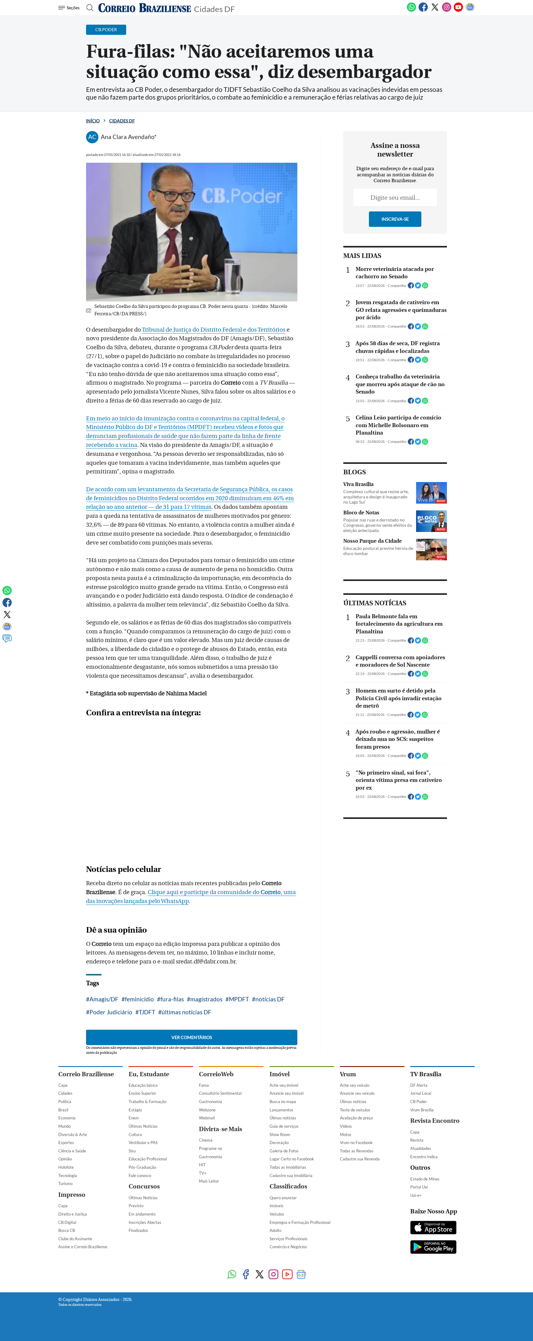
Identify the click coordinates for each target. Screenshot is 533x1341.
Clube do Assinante (75, 1238)
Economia (67, 1117)
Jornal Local (420, 1093)
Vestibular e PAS (143, 1142)
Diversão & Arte (72, 1134)
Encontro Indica (424, 1156)
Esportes (66, 1142)
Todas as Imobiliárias (288, 1167)
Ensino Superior (142, 1093)
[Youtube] (458, 10)
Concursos (144, 1186)
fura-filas (172, 999)
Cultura (135, 1134)
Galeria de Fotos (284, 1150)
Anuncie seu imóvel (287, 1093)
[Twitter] (435, 10)
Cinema (206, 1140)
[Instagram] (446, 10)
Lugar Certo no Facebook (292, 1158)
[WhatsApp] (411, 10)
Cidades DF (214, 8)
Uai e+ (416, 1195)
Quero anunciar (283, 1197)
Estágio (135, 1109)
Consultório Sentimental (220, 1093)
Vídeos (346, 1126)
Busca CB (66, 1230)
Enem (134, 1117)
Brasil (63, 1109)
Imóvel (280, 1074)
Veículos (277, 1214)
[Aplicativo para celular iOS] (433, 1228)
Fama (204, 1085)
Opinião (65, 1158)
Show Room (280, 1134)
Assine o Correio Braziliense (82, 1246)
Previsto (136, 1205)
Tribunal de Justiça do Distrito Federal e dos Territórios (213, 329)
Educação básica (143, 1085)
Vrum (348, 1074)
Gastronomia (210, 1101)
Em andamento (142, 1214)
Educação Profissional (148, 1158)
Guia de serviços (284, 1126)
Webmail (207, 1117)
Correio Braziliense (86, 1074)
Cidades (65, 1093)
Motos (345, 1134)
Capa (63, 1085)
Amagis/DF (103, 999)
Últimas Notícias (143, 1126)
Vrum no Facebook (356, 1142)
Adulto (275, 1230)
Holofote (66, 1167)
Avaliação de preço (356, 1117)
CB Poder (418, 1101)
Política (64, 1101)
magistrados (206, 999)
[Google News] (470, 10)
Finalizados (138, 1230)
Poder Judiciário (110, 1012)
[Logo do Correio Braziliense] (144, 8)
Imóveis (276, 1205)
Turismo (65, 1183)
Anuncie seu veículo (357, 1093)
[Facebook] (423, 10)
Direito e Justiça (72, 1214)
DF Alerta (419, 1085)
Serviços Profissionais (289, 1238)
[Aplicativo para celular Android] (433, 1247)
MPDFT (239, 999)
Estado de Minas (425, 1178)
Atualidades (420, 1148)
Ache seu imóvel (284, 1085)
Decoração (279, 1142)
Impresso (71, 1194)
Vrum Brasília (422, 1109)
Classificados (288, 1186)
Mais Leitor (209, 1181)
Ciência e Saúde (72, 1150)
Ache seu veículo (354, 1085)
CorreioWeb (216, 1074)
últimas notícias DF (186, 1012)
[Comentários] (7, 641)
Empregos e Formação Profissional (300, 1222)
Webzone (207, 1109)
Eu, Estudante (149, 1074)
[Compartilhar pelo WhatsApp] (425, 287)
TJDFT (147, 1012)
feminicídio (139, 999)
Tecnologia (67, 1175)
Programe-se (210, 1148)
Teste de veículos (355, 1109)
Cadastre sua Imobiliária (291, 1175)
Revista (417, 1140)
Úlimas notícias (283, 1117)
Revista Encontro (435, 1120)
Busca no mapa (283, 1101)
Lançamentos (281, 1109)
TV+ (203, 1173)
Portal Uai (419, 1186)
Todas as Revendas (357, 1150)
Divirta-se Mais (220, 1129)
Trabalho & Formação (147, 1101)
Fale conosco (140, 1175)
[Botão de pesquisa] (88, 8)
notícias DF (270, 999)
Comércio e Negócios (288, 1246)
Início (93, 120)
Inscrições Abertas (145, 1222)
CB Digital (67, 1222)
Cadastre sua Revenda (360, 1158)
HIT (202, 1164)
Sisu (132, 1150)
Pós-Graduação (142, 1167)
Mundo (64, 1126)
